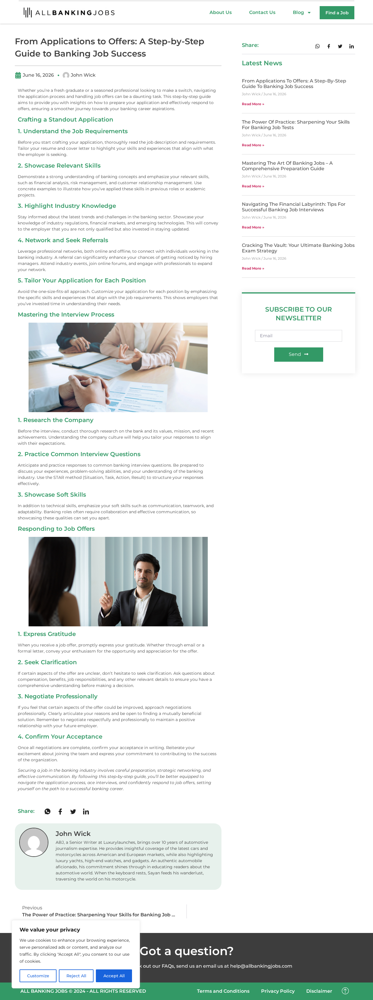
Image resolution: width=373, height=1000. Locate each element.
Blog (298, 12)
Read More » (253, 104)
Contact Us (262, 12)
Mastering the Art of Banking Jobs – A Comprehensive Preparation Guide (287, 165)
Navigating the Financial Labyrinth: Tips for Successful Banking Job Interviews (294, 206)
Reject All (76, 975)
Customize (38, 975)
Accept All (114, 975)
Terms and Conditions (223, 991)
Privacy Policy (278, 991)
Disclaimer (319, 991)
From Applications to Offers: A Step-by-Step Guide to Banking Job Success (294, 83)
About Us (221, 12)
